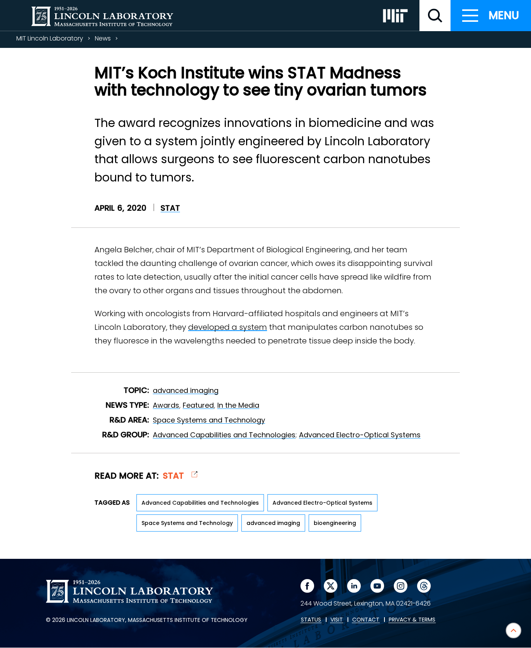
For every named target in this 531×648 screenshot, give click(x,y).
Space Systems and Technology (209, 420)
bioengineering (335, 523)
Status (311, 620)
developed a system (227, 327)
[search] (435, 15)
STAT (170, 207)
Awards (166, 405)
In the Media (238, 405)
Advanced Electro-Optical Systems (360, 435)
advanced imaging (185, 390)
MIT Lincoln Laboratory (49, 38)
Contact (365, 620)
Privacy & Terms (412, 620)
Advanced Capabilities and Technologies (224, 435)
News (103, 38)
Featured (198, 405)
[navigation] (491, 15)
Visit (336, 620)
